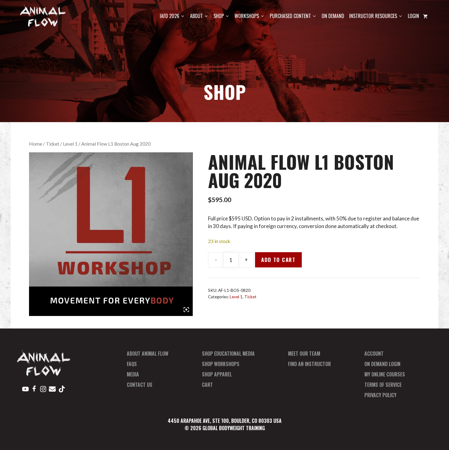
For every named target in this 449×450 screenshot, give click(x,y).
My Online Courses (384, 374)
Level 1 (70, 144)
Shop (219, 16)
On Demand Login (382, 364)
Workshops (247, 16)
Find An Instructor (309, 364)
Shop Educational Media (228, 353)
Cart (207, 384)
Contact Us (139, 384)
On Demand (333, 16)
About (196, 16)
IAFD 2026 (169, 16)
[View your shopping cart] (425, 16)
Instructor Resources (373, 16)
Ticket (52, 144)
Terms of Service (383, 384)
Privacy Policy (380, 395)
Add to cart (278, 259)
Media (133, 374)
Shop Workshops (220, 364)
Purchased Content (290, 16)
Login (413, 16)
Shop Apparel (217, 374)
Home (35, 144)
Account (374, 353)
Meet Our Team (304, 353)
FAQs (132, 364)
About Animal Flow (147, 353)
